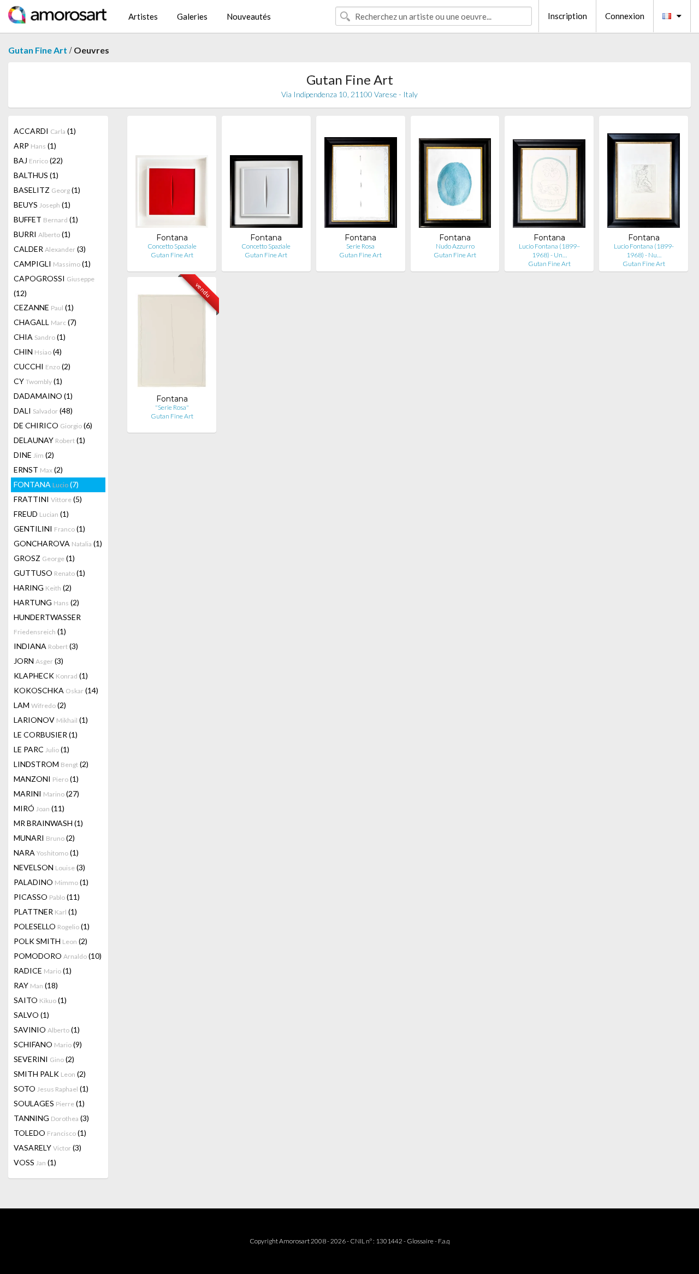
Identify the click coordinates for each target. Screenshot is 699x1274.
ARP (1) (35, 145)
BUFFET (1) (46, 219)
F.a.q (444, 1241)
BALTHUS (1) (36, 175)
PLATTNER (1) (45, 911)
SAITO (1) (40, 1000)
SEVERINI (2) (44, 1059)
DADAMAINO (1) (43, 395)
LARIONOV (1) (51, 719)
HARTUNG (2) (46, 602)
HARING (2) (43, 587)
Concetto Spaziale (172, 246)
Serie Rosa (360, 246)
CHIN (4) (38, 351)
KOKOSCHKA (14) (56, 690)
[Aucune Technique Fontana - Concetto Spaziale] (171, 178)
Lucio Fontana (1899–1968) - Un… (549, 250)
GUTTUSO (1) (49, 572)
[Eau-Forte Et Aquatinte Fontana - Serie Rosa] (360, 178)
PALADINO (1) (51, 882)
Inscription (567, 16)
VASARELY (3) (47, 1147)
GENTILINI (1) (49, 528)
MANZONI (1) (46, 778)
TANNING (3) (51, 1118)
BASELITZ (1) (47, 189)
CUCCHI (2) (42, 366)
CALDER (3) (50, 248)
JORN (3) (38, 660)
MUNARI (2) (44, 837)
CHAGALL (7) (45, 322)
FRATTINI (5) (48, 499)
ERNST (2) (38, 469)
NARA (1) (46, 852)
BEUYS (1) (42, 204)
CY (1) (38, 381)
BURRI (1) (42, 234)
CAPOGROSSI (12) (54, 286)
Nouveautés (249, 16)
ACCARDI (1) (45, 130)
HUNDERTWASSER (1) (47, 624)
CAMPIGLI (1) (52, 263)
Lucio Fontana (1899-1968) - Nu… (644, 250)
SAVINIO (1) (47, 1029)
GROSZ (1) (44, 558)
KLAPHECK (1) (51, 675)
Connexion (624, 16)
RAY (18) (36, 985)
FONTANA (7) (46, 484)
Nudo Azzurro (455, 246)
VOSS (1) (35, 1162)
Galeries (192, 16)
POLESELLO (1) (52, 926)
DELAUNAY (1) (49, 440)
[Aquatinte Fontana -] (171, 339)
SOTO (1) (51, 1088)
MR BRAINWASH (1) (48, 823)
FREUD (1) (41, 513)
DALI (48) (43, 410)
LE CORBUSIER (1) (46, 734)
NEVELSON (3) (49, 867)
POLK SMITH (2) (50, 941)
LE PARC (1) (41, 749)
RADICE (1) (43, 970)
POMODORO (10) (58, 955)
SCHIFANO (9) (48, 1044)
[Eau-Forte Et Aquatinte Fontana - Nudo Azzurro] (455, 178)
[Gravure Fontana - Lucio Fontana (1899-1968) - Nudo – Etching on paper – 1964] (643, 178)
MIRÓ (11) (39, 808)
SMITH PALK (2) (50, 1073)
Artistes (143, 16)
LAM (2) (40, 705)
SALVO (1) (31, 1014)
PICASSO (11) (47, 896)
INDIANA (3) (46, 646)
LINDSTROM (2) (51, 764)
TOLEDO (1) (50, 1132)
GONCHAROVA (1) (58, 543)
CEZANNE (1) (44, 307)
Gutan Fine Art (37, 50)
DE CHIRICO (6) (53, 425)
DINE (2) (34, 454)
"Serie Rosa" (172, 407)
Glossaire (420, 1241)
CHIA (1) (40, 336)
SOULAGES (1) (49, 1103)
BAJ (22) (38, 160)
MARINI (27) (46, 793)
